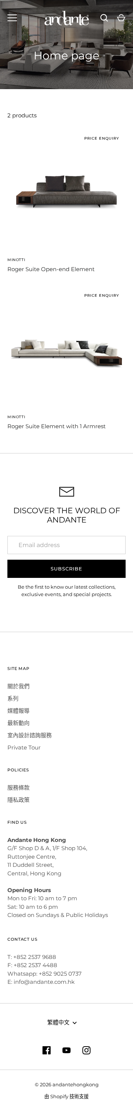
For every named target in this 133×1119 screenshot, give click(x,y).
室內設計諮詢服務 (29, 735)
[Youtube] (66, 1050)
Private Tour (24, 747)
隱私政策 (18, 799)
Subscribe (66, 569)
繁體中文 (58, 1022)
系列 (12, 698)
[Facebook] (46, 1050)
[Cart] (121, 18)
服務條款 (18, 787)
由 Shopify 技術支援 (66, 1096)
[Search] (104, 18)
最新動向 (18, 722)
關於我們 (18, 686)
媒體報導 (18, 710)
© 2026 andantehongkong (67, 1084)
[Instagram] (86, 1050)
